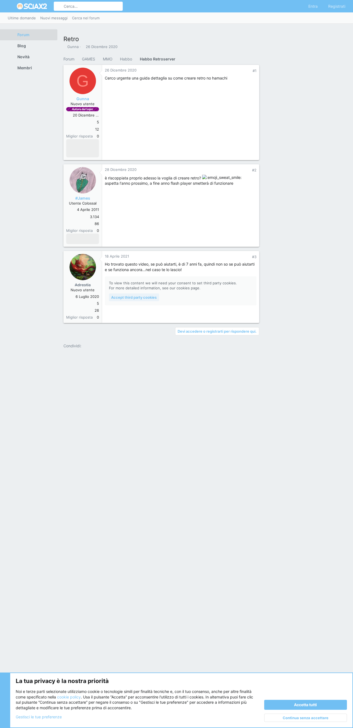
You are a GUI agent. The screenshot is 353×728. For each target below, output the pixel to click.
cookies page (187, 288)
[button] (10, 6)
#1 (254, 70)
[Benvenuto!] (71, 152)
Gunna (73, 46)
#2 (254, 170)
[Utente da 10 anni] (78, 239)
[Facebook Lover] (85, 144)
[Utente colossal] (71, 239)
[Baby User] (78, 144)
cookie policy (69, 697)
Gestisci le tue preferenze (39, 716)
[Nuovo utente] (78, 152)
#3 (254, 257)
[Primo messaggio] (92, 144)
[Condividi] (247, 70)
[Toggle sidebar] (344, 18)
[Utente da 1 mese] (71, 144)
